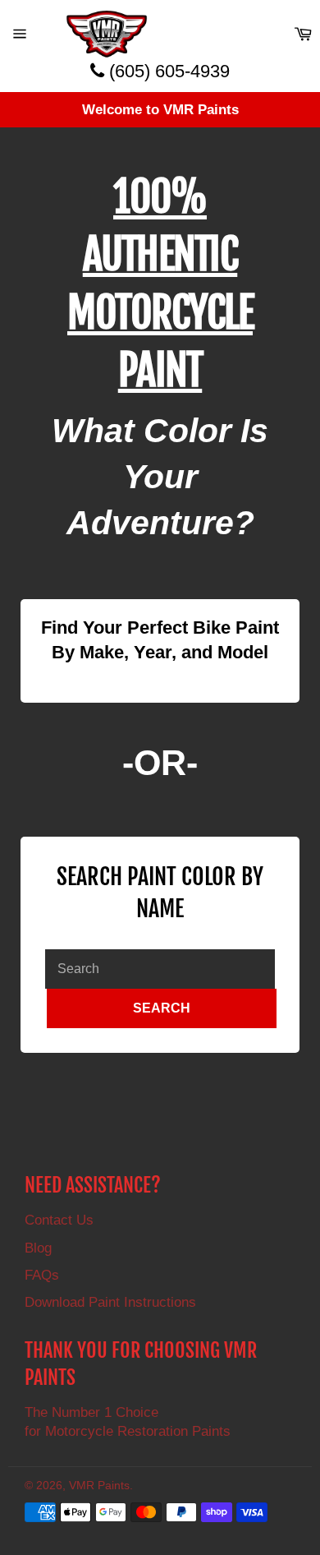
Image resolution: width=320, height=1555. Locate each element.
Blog (38, 1248)
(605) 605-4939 (167, 71)
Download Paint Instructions (110, 1302)
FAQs (42, 1275)
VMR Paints (99, 1485)
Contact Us (59, 1220)
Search (161, 1008)
